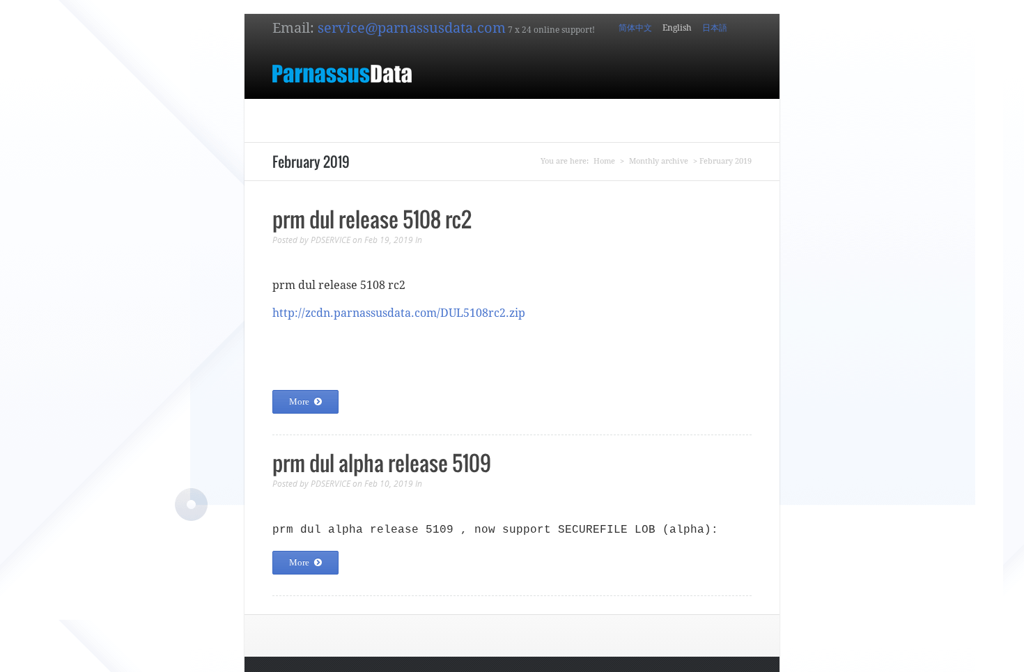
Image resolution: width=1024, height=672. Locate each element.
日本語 (714, 28)
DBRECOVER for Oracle (546, 114)
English (677, 28)
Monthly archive (658, 161)
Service (631, 114)
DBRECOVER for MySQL (422, 114)
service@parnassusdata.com (412, 27)
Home (307, 114)
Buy (344, 114)
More (299, 401)
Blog (672, 114)
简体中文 (635, 28)
